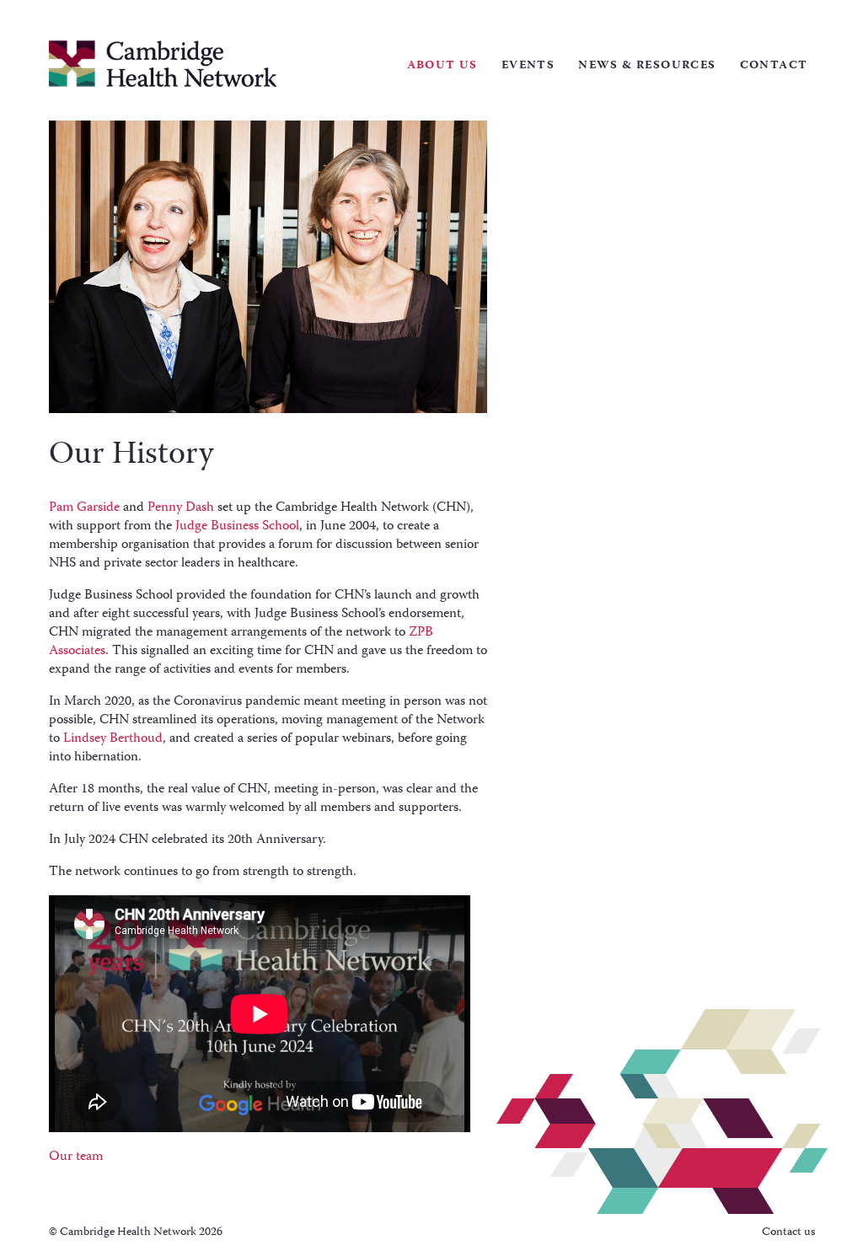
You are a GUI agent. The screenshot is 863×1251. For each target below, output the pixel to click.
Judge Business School (237, 527)
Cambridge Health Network (163, 63)
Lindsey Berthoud (113, 739)
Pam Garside (84, 508)
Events (528, 65)
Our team (76, 1157)
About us (442, 65)
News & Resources (647, 65)
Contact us (788, 1232)
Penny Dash (180, 508)
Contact (774, 65)
